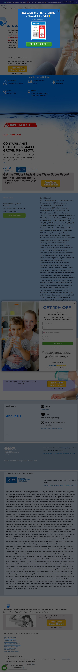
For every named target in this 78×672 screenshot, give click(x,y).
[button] (58, 11)
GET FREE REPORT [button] (39, 44)
